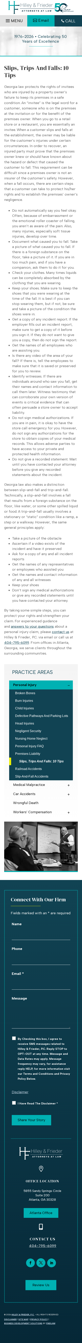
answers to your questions (32, 626)
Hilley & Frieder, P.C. (23, 1314)
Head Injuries (24, 723)
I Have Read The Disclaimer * (38, 1103)
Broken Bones (25, 693)
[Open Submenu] (69, 684)
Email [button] (43, 20)
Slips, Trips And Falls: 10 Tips (41, 761)
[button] (14, 20)
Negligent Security (28, 731)
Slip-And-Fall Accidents (31, 776)
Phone (17, 949)
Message (19, 998)
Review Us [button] (40, 1285)
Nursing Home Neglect (31, 738)
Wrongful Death (25, 803)
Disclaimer (20, 1092)
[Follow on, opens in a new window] (41, 1262)
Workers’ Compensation (32, 812)
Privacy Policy (39, 1319)
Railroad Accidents (28, 769)
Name (17, 924)
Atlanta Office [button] (41, 1213)
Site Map (23, 1319)
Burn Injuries (24, 700)
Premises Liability (27, 753)
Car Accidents (24, 794)
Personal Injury (24, 685)
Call (70, 21)
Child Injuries (24, 708)
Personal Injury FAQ (29, 746)
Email (18, 973)
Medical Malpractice (29, 785)
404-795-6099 (16, 642)
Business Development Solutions (23, 1323)
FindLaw (50, 1323)
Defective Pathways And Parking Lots (41, 716)
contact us (60, 632)
